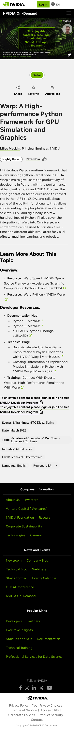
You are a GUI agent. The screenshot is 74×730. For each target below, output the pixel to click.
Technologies (15, 535)
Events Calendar (44, 578)
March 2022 (18, 430)
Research (45, 517)
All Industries (24, 449)
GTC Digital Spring (42, 422)
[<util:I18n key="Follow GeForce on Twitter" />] (41, 687)
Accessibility (49, 710)
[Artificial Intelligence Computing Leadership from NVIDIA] (14, 4)
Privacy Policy (18, 705)
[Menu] (68, 13)
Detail (37, 75)
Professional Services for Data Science (34, 656)
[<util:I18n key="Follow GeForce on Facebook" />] (20, 687)
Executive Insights (19, 630)
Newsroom (14, 560)
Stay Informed (16, 578)
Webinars (39, 569)
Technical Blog (16, 569)
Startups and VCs (19, 639)
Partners (33, 621)
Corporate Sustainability (24, 526)
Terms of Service (24, 710)
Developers (14, 621)
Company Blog (37, 560)
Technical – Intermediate (26, 457)
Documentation (48, 639)
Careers (36, 535)
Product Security (51, 715)
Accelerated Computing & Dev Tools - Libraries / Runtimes (35, 440)
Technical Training (19, 648)
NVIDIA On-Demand (21, 596)
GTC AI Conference (20, 587)
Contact (37, 720)
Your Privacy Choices (47, 705)
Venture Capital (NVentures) (26, 509)
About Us (13, 500)
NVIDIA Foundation (20, 517)
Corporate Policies (21, 715)
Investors (31, 500)
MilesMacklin (10, 148)
